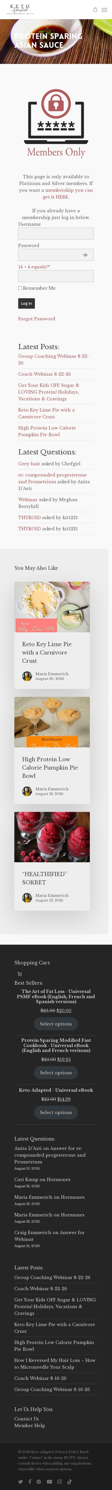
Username (29, 224)
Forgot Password (36, 318)
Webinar (28, 499)
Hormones (59, 1179)
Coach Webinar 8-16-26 (40, 1378)
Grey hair (29, 463)
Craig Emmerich (32, 1232)
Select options (56, 1024)
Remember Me (39, 288)
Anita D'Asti (28, 1148)
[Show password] (85, 255)
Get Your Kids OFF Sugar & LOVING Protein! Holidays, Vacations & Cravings (48, 392)
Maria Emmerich (33, 1197)
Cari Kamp (26, 1179)
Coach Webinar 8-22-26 (44, 374)
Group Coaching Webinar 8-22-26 (52, 1277)
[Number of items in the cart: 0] (19, 974)
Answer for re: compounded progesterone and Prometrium (50, 1155)
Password (28, 245)
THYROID (29, 517)
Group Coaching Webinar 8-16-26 (52, 1389)
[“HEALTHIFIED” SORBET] (52, 861)
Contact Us (26, 1418)
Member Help (29, 1425)
